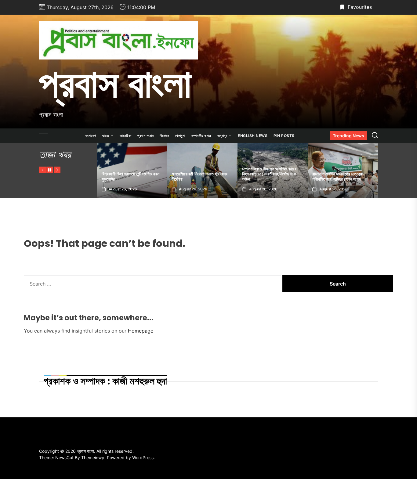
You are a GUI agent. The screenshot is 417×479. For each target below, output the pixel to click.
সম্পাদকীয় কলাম (201, 135)
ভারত (105, 135)
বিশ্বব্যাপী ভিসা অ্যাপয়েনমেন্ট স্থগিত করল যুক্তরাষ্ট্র (120, 176)
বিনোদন (164, 135)
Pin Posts (284, 135)
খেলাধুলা (180, 135)
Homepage (140, 331)
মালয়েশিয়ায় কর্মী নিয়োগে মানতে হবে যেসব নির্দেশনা (189, 176)
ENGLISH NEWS (252, 135)
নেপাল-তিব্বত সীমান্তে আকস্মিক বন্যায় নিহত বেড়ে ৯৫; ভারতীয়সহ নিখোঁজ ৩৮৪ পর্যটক (258, 174)
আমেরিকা (125, 135)
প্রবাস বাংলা (115, 83)
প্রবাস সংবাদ (145, 135)
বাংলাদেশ (90, 135)
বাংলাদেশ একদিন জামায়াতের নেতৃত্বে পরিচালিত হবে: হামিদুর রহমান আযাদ (326, 176)
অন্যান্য (222, 135)
